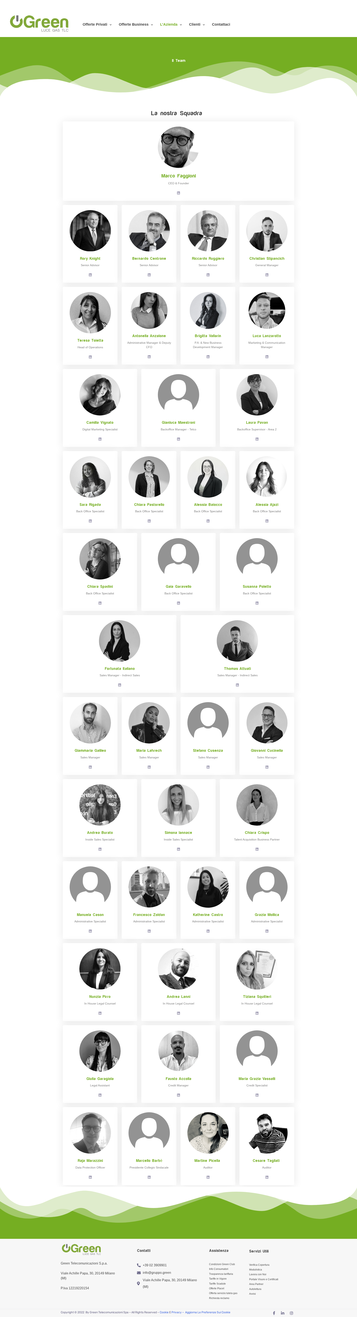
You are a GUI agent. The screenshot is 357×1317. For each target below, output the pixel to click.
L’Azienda (168, 24)
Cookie (164, 1312)
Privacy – (177, 1312)
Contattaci (221, 24)
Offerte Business (134, 24)
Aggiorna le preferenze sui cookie (207, 1312)
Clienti (194, 24)
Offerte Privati (95, 24)
